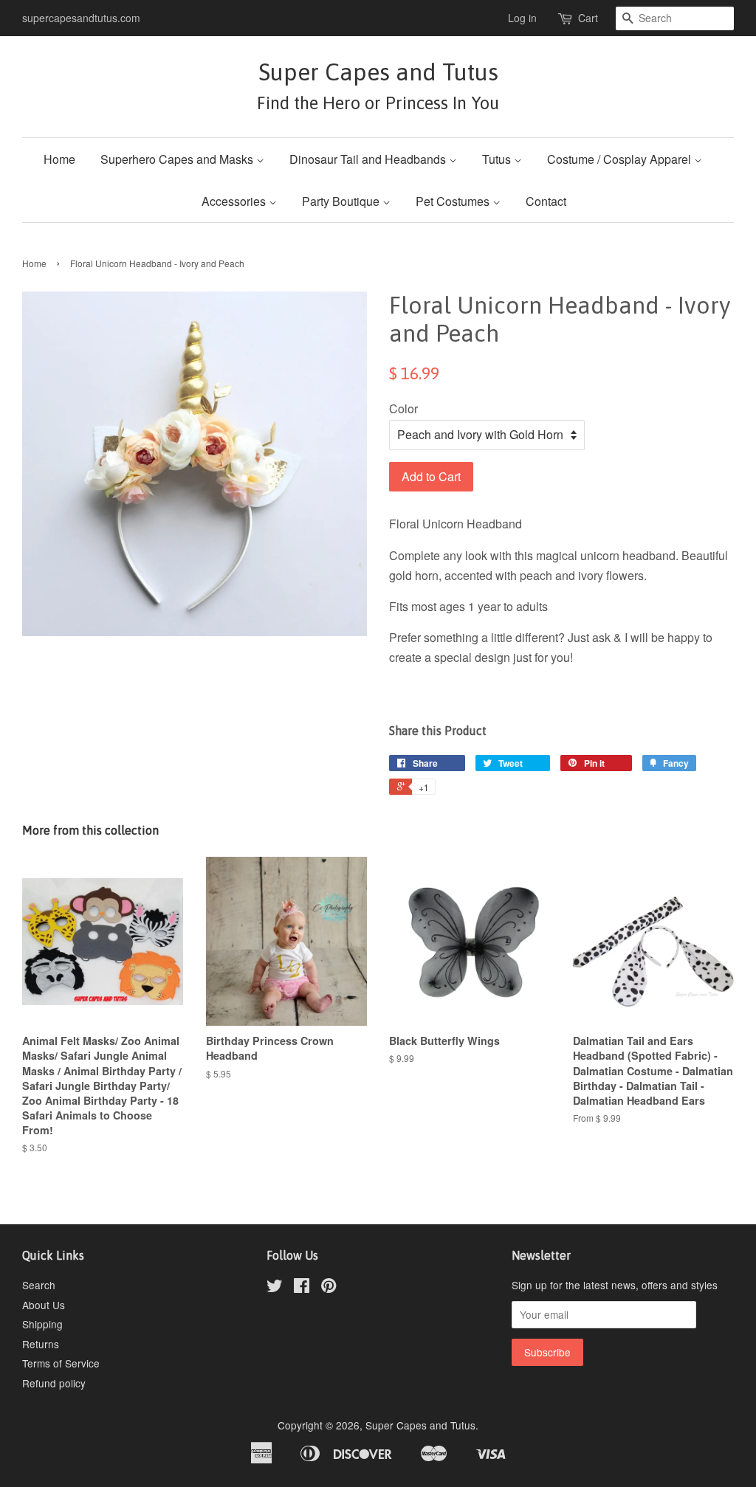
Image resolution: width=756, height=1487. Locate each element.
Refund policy (54, 1383)
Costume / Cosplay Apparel (620, 159)
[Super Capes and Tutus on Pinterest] (328, 1287)
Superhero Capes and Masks (178, 159)
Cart (588, 17)
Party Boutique (342, 201)
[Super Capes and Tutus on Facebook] (301, 1287)
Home (59, 159)
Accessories (235, 201)
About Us (43, 1304)
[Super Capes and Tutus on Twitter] (275, 1287)
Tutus (498, 159)
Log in (522, 17)
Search (38, 1284)
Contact (546, 201)
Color (403, 408)
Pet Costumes (454, 201)
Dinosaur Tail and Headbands (369, 159)
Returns (40, 1343)
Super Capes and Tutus (378, 85)
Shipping (42, 1324)
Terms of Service (61, 1363)
